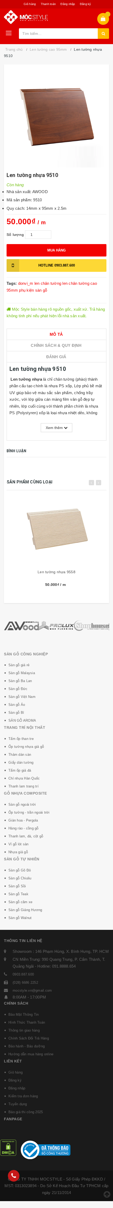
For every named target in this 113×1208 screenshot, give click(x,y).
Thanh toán (48, 4)
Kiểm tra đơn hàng (23, 1096)
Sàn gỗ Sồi (17, 886)
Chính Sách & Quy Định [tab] (56, 345)
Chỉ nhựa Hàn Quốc (24, 778)
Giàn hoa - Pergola (23, 820)
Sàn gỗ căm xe (20, 902)
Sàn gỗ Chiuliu (20, 878)
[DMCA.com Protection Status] (8, 1147)
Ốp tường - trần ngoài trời (29, 812)
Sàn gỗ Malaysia (21, 673)
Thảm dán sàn (19, 755)
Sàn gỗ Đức (18, 689)
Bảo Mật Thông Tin (23, 1014)
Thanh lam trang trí (23, 786)
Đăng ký (85, 4)
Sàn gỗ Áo (16, 705)
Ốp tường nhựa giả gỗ (26, 747)
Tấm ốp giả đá (19, 770)
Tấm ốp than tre (21, 739)
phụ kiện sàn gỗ (33, 290)
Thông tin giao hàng (24, 1030)
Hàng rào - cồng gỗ (23, 828)
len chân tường (47, 283)
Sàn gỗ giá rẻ (18, 665)
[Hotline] (13, 1176)
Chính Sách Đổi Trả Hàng (28, 1038)
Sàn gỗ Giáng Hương (25, 910)
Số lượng (15, 234)
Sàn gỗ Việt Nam (21, 697)
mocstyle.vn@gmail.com (32, 990)
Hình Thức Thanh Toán (26, 1022)
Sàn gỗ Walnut (20, 918)
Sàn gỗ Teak (18, 894)
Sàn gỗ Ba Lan (20, 681)
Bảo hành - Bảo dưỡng (26, 1046)
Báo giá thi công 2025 (25, 1112)
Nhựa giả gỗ (18, 852)
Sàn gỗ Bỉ (16, 713)
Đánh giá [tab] (56, 357)
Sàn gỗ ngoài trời (22, 804)
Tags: (12, 283)
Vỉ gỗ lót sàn (18, 844)
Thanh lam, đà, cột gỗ (25, 836)
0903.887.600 (56, 265)
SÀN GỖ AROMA (22, 720)
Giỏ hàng (30, 4)
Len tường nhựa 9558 (56, 572)
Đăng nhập (67, 4)
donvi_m (25, 283)
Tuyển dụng (17, 1104)
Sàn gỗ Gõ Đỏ (19, 870)
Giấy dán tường (21, 762)
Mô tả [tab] (56, 334)
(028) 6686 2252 (25, 983)
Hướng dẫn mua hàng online (30, 1054)
